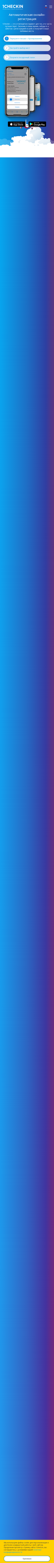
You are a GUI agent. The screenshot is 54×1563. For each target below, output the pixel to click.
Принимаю (27, 1558)
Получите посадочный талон (22, 57)
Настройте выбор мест (20, 48)
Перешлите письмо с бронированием (26, 38)
